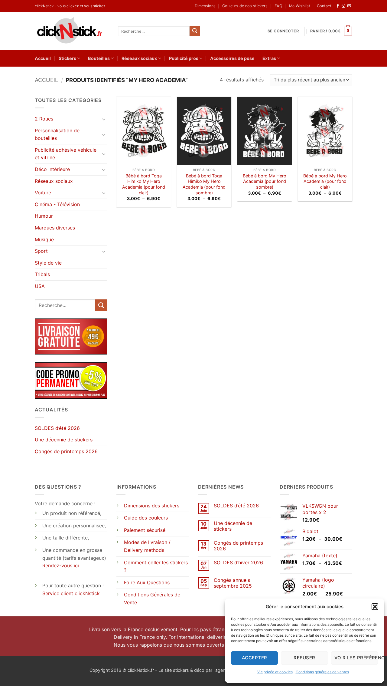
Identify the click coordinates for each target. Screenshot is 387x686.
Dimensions (205, 6)
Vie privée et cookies (275, 672)
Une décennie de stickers (64, 440)
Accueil (43, 58)
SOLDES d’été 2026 (57, 428)
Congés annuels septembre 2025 (233, 583)
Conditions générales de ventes (322, 672)
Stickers (67, 58)
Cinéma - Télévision (57, 204)
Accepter (254, 658)
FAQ (278, 6)
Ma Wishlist (299, 6)
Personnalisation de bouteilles (57, 134)
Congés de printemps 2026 (66, 451)
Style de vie (48, 263)
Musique (44, 239)
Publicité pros (183, 58)
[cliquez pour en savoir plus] (71, 380)
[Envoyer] (195, 31)
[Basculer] (103, 119)
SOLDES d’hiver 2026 (238, 563)
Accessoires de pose (232, 58)
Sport (41, 251)
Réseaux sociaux (139, 58)
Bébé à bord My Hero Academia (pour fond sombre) (264, 181)
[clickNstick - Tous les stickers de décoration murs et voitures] (72, 31)
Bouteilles (99, 58)
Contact (324, 6)
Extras (269, 58)
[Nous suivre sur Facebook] (338, 6)
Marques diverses (55, 228)
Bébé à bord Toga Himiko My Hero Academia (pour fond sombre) (204, 184)
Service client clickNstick (71, 593)
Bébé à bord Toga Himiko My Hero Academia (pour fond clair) (143, 184)
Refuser (304, 658)
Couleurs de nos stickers (245, 6)
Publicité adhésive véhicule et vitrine (65, 154)
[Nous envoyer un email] (349, 6)
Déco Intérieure (52, 169)
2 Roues (44, 119)
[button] (375, 607)
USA (40, 286)
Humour (44, 216)
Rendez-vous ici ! (62, 565)
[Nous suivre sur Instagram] (343, 6)
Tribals (42, 274)
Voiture (43, 193)
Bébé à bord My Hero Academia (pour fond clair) (325, 181)
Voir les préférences (356, 658)
